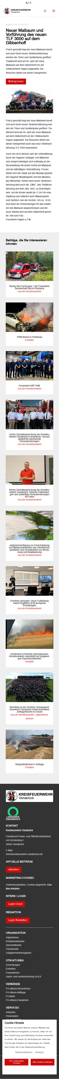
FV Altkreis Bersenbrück (18, 989)
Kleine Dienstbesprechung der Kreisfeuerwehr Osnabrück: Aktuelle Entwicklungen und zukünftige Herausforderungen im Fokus (29, 493)
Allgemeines (12, 938)
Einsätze (29, 340)
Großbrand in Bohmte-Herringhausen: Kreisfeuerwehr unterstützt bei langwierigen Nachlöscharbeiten (29, 656)
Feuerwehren (12, 973)
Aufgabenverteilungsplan (18, 953)
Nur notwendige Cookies (16, 1062)
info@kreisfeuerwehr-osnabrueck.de (24, 854)
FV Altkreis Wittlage (16, 993)
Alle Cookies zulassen (42, 1062)
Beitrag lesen (15, 81)
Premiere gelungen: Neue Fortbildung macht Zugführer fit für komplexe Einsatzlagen (29, 603)
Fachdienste (12, 949)
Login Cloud (15, 904)
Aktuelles (13, 869)
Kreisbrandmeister (15, 941)
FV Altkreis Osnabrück (17, 1000)
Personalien (12, 1016)
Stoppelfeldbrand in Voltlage (29, 764)
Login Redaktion (17, 920)
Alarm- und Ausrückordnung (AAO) (23, 977)
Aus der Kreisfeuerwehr (30, 292)
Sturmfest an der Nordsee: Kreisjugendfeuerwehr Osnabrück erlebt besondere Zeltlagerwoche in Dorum (29, 709)
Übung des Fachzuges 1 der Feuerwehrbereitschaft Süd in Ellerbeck (29, 287)
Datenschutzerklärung (23, 1052)
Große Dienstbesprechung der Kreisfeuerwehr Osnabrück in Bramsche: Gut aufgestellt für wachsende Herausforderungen (29, 438)
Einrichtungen (13, 965)
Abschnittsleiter (13, 945)
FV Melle (10, 996)
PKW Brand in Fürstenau (29, 337)
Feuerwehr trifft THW (29, 386)
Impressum (39, 1052)
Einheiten (11, 969)
